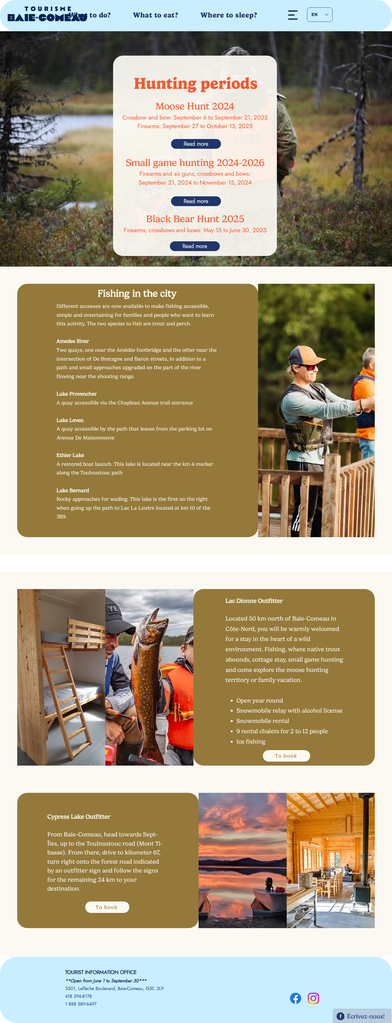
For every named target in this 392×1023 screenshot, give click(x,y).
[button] (293, 15)
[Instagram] (313, 998)
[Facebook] (295, 998)
